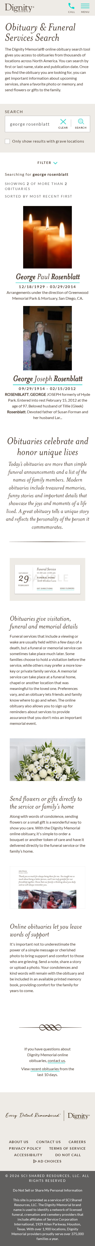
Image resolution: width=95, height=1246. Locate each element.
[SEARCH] (81, 121)
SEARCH (14, 111)
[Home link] (19, 7)
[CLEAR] (63, 122)
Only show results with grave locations (48, 141)
